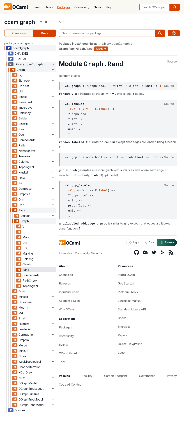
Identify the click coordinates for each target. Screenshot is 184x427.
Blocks (23, 97)
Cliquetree (25, 302)
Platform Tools (128, 292)
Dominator (26, 188)
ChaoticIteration (29, 367)
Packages (63, 7)
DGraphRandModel (31, 405)
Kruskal (23, 172)
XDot (22, 378)
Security (87, 376)
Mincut (23, 351)
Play (108, 7)
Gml (21, 199)
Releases (65, 283)
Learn (37, 7)
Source (172, 61)
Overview (19, 33)
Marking (27, 253)
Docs (44, 33)
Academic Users (69, 301)
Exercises (124, 326)
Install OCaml (126, 275)
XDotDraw (26, 372)
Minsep (23, 297)
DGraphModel (28, 383)
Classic (23, 124)
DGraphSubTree (29, 394)
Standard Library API (132, 309)
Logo (121, 352)
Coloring (24, 161)
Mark (25, 237)
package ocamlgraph (18, 43)
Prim (21, 183)
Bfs (24, 248)
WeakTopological (30, 361)
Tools (49, 7)
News (97, 7)
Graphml (24, 340)
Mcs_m (23, 307)
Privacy (172, 376)
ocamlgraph (19, 22)
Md (21, 313)
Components (27, 140)
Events (63, 344)
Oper (22, 134)
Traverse (24, 156)
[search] (175, 7)
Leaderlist (25, 329)
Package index (69, 43)
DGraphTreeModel (31, 399)
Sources (20, 410)
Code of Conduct (70, 384)
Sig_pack (24, 80)
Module (101, 48)
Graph (21, 70)
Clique (22, 356)
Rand (22, 129)
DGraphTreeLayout (31, 388)
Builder (23, 118)
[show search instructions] (174, 33)
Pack (22, 210)
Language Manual (129, 301)
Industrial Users (69, 292)
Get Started (126, 283)
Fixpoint (24, 324)
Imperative (26, 107)
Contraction (26, 334)
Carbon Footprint (115, 376)
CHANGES (22, 53)
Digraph (25, 215)
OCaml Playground (130, 344)
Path (22, 145)
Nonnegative (27, 151)
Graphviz (24, 194)
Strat (22, 318)
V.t (72, 109)
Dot (21, 205)
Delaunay (25, 113)
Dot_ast (24, 86)
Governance (147, 376)
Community (81, 7)
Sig (20, 75)
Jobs (62, 362)
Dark (151, 242)
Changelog (66, 275)
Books (122, 318)
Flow (22, 178)
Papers (122, 335)
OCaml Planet (68, 353)
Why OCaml (66, 309)
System (169, 242)
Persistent (25, 102)
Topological (26, 167)
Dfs (24, 242)
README (21, 59)
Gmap (22, 291)
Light (136, 242)
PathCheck (29, 280)
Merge (23, 345)
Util (21, 91)
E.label (101, 109)
